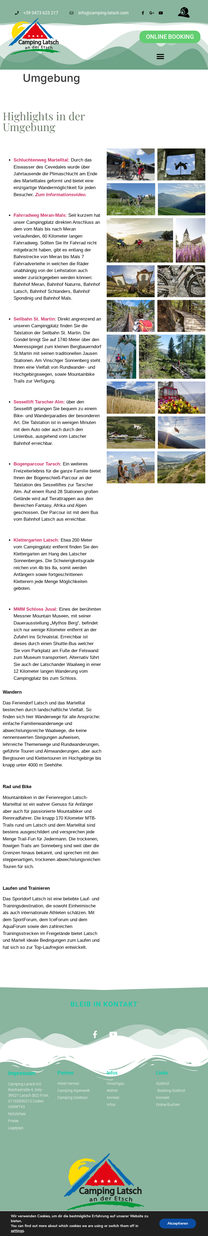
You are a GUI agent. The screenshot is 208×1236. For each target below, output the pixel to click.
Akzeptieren (177, 1223)
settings (17, 1230)
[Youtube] (161, 13)
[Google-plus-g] (152, 13)
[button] (160, 56)
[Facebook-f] (143, 13)
